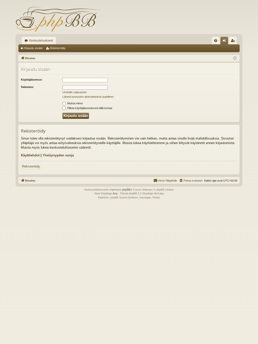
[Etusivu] (58, 19)
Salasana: (27, 86)
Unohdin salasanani (74, 92)
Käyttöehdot (30, 155)
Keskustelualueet (41, 40)
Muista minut (75, 103)
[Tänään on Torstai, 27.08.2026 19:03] (235, 58)
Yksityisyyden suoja (58, 155)
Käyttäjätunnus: (31, 79)
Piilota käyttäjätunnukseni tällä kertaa (89, 108)
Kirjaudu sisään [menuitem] (225, 41)
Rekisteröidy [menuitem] (234, 41)
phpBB (126, 189)
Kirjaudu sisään (33, 48)
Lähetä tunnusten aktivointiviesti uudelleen (88, 96)
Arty (115, 193)
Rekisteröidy (58, 48)
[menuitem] (215, 40)
